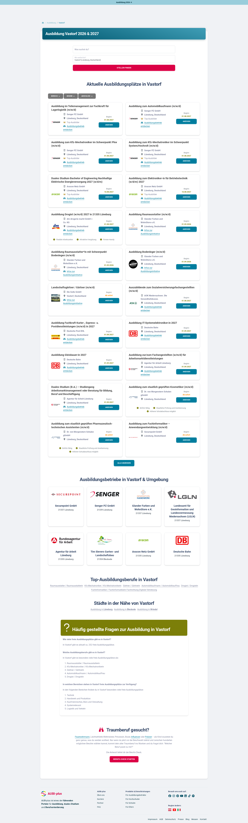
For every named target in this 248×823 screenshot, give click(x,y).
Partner (100, 803)
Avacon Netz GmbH (143, 551)
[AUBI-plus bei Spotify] (193, 796)
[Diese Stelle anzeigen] (55, 122)
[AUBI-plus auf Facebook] (170, 796)
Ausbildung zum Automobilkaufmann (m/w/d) (155, 106)
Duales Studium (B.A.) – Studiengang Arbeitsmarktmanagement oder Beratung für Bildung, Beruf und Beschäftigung (82, 390)
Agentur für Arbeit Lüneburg (66, 553)
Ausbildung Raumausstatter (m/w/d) (150, 214)
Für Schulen (130, 803)
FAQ (99, 807)
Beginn (70, 96)
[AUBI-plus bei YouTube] (181, 796)
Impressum (152, 819)
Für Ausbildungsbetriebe (136, 795)
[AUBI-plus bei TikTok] (189, 796)
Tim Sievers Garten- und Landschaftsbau (105, 553)
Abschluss (86, 96)
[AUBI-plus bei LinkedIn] (185, 796)
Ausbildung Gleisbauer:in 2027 (68, 354)
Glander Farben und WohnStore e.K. (143, 507)
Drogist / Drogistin (189, 585)
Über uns (100, 795)
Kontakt (203, 819)
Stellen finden (124, 68)
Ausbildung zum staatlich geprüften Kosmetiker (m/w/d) (161, 386)
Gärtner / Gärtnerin (131, 585)
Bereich (54, 96)
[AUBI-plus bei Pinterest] (177, 796)
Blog (187, 819)
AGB (161, 819)
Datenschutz (170, 819)
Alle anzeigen (124, 463)
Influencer (135, 737)
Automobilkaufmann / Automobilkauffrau (161, 585)
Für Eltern (130, 807)
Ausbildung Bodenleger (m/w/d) (147, 251)
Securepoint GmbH (66, 505)
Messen (194, 819)
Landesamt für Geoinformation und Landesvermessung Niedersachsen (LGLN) (182, 511)
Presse (181, 819)
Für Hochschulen (133, 799)
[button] (109, 124)
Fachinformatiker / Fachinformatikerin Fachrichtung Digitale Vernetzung (124, 590)
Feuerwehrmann (82, 737)
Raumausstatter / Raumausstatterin (66, 585)
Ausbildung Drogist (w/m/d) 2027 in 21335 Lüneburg (81, 214)
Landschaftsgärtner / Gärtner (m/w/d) (73, 287)
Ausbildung (51, 23)
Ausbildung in (102, 609)
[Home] (43, 23)
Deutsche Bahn (182, 551)
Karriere (100, 799)
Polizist (148, 737)
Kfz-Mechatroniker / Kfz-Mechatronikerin (102, 585)
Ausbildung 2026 (123, 2)
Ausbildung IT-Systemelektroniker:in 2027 (153, 322)
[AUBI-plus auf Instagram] (173, 796)
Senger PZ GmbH (105, 505)
